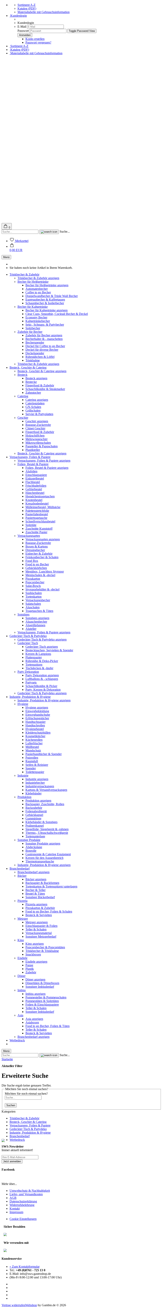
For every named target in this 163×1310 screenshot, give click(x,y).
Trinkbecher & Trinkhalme (42, 951)
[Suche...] (49, 232)
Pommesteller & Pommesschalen (45, 997)
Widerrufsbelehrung (22, 1205)
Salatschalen (33, 603)
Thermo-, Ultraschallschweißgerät (46, 832)
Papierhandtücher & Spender (43, 754)
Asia (20, 1015)
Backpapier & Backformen (42, 883)
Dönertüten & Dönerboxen (42, 983)
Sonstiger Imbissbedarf (39, 986)
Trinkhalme (32, 360)
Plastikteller (32, 450)
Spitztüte (30, 525)
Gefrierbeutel (33, 489)
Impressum (16, 1212)
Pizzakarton (32, 578)
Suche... (65, 231)
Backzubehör (33, 807)
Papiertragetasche (36, 518)
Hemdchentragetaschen (40, 496)
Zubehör (30, 972)
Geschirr (22, 417)
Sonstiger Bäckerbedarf (40, 897)
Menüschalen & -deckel (40, 575)
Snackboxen (33, 954)
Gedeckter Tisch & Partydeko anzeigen (42, 639)
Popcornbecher (34, 582)
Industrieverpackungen (39, 786)
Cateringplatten (35, 403)
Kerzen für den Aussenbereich (44, 857)
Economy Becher (36, 317)
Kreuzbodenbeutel (37, 503)
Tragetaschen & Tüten (39, 611)
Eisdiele (22, 958)
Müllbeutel (32, 747)
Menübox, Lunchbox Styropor (44, 571)
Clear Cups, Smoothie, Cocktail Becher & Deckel (56, 314)
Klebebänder (33, 793)
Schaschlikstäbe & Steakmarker (45, 389)
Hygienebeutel (34, 729)
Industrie (22, 775)
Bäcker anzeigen (35, 879)
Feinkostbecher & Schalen (41, 557)
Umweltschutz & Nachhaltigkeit (30, 1190)
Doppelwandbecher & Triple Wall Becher (51, 296)
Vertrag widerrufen (13, 1305)
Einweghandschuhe (37, 714)
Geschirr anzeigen (36, 421)
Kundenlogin (18, 15)
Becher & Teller (35, 890)
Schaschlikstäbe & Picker (41, 686)
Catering (22, 396)
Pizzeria (22, 900)
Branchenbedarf (20, 868)
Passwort (23, 30)
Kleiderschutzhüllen (37, 732)
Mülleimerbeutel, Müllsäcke (42, 507)
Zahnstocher (33, 392)
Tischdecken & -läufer (39, 668)
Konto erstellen (35, 39)
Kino (20, 940)
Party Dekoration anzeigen (42, 675)
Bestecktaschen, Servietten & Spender (49, 650)
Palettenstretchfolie (37, 510)
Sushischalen (33, 593)
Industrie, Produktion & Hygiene (30, 696)
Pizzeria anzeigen (36, 904)
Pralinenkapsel (34, 825)
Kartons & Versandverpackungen (46, 789)
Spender (30, 768)
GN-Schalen (33, 407)
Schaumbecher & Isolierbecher (44, 303)
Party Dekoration (28, 671)
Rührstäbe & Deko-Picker (41, 661)
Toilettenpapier (34, 772)
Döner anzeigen (35, 979)
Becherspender (34, 342)
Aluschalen (32, 607)
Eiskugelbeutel (34, 478)
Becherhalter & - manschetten (44, 339)
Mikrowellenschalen (38, 442)
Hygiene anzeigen (36, 707)
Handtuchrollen (35, 725)
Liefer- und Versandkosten (26, 1194)
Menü (6, 257)
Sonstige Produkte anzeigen (42, 843)
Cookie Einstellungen (23, 1219)
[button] (16, 248)
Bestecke (31, 382)
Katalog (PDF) (26, 8)
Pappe (29, 965)
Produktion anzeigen (38, 800)
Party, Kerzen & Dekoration (43, 689)
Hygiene (22, 704)
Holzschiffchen (35, 435)
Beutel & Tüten (35, 893)
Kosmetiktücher (35, 736)
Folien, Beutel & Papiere (33, 464)
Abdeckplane (33, 847)
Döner (21, 976)
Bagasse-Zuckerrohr (38, 424)
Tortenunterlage (35, 836)
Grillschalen (33, 410)
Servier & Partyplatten (39, 414)
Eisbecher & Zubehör (38, 553)
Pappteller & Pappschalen (41, 446)
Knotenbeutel (33, 500)
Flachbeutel (32, 482)
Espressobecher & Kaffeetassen (45, 299)
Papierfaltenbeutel (36, 514)
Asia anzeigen (34, 1019)
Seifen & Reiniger (36, 764)
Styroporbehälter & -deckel (42, 589)
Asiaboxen (32, 1022)
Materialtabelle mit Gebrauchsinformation (43, 12)
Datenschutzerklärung (23, 1201)
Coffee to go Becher (38, 292)
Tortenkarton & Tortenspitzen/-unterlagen (51, 886)
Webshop (31, 1305)
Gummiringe (33, 818)
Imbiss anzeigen (35, 993)
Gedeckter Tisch (27, 643)
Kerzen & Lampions (38, 653)
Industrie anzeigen (36, 779)
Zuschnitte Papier (36, 532)
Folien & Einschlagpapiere (42, 1004)
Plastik (29, 968)
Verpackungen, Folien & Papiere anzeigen (43, 460)
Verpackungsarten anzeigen (42, 539)
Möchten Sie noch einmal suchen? (26, 1093)
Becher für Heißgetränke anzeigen (46, 285)
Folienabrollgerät (36, 811)
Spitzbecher (32, 328)
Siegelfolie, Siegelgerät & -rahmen (47, 829)
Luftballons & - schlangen (41, 679)
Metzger (22, 918)
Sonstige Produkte (28, 840)
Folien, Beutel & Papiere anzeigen (46, 467)
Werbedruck (17, 1040)
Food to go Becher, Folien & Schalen (48, 911)
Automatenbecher (36, 288)
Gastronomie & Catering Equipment (48, 854)
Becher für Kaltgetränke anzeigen (46, 310)
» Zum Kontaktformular (25, 1266)
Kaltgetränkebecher (37, 321)
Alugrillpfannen (35, 625)
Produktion (24, 797)
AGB (13, 1197)
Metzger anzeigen (36, 922)
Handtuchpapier (35, 721)
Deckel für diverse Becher (41, 349)
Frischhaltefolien (35, 485)
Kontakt (15, 1208)
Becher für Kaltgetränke (32, 306)
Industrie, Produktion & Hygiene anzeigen (44, 700)
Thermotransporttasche (39, 861)
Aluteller (30, 628)
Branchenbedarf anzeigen (33, 872)
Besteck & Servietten (38, 915)
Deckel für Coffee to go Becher (45, 346)
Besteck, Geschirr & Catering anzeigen (41, 371)
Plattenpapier (33, 657)
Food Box (31, 560)
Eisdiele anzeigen (36, 961)
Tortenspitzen (33, 664)
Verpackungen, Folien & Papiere (30, 457)
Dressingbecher (35, 550)
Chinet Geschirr (35, 428)
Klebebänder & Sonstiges (41, 822)
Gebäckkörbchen (36, 568)
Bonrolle (30, 850)
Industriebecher (35, 782)
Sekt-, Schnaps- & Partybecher (44, 324)
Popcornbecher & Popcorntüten (45, 947)
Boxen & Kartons (36, 546)
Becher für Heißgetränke (33, 281)
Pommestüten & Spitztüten (42, 1001)
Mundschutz (33, 750)
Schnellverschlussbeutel (40, 521)
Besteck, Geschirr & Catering (28, 367)
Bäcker (21, 875)
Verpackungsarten (28, 535)
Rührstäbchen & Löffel (39, 356)
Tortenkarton (33, 596)
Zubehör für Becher (29, 331)
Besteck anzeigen (36, 378)
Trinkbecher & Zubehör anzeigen (38, 278)
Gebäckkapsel (34, 815)
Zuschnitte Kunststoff (38, 528)
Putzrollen (31, 757)
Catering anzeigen (36, 399)
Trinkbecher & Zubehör (24, 274)
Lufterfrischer (34, 743)
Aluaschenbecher (36, 621)
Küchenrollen (34, 739)
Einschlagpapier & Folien (41, 925)
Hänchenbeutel (34, 492)
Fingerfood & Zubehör (39, 385)
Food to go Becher (37, 564)
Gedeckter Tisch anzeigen (41, 646)
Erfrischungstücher (37, 718)
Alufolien (31, 471)
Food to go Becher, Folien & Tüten (47, 1026)
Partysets (31, 682)
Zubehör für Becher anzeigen (43, 335)
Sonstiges (23, 614)
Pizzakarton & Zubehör (40, 908)
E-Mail (21, 26)
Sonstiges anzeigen (37, 618)
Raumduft (31, 761)
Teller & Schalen (36, 929)
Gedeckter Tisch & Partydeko (28, 636)
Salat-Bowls (33, 586)
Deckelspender (34, 353)
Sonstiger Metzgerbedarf (40, 936)
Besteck (22, 374)
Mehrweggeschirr (36, 439)
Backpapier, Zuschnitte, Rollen (44, 804)
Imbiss (21, 990)
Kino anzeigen (34, 943)
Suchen (10, 1105)
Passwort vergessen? (38, 42)
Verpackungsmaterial (38, 933)
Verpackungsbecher (37, 600)
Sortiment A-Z (26, 5)
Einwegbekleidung (37, 711)
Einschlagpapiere (36, 475)
